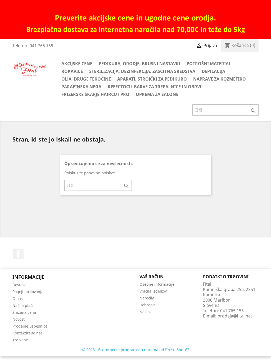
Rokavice (72, 71)
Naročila (146, 298)
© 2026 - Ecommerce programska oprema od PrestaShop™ (135, 349)
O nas (17, 298)
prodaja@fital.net (235, 316)
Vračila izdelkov (153, 291)
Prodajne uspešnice (29, 326)
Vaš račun (151, 277)
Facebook (18, 254)
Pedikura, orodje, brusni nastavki (139, 64)
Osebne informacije (156, 284)
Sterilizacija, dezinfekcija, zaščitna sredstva (142, 71)
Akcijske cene (76, 64)
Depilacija (213, 71)
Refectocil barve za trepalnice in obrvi (154, 87)
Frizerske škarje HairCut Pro (95, 94)
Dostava (19, 284)
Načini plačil (23, 305)
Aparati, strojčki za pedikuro (152, 79)
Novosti (19, 319)
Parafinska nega (81, 87)
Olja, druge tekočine (86, 79)
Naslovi (145, 311)
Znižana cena (24, 312)
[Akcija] (135, 19)
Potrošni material (209, 64)
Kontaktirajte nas (27, 332)
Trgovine (20, 339)
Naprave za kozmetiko (219, 79)
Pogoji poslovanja (27, 291)
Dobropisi (148, 304)
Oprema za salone (157, 94)
